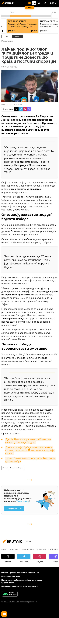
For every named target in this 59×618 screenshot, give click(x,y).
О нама (4, 572)
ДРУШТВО (41, 549)
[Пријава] (39, 3)
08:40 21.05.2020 (9, 67)
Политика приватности (11, 586)
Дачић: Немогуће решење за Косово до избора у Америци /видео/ (28, 441)
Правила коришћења (18, 572)
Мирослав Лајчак (16, 468)
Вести (5, 468)
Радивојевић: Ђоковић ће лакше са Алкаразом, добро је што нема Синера (22, 26)
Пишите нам (33, 572)
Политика (14, 549)
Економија (28, 549)
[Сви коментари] (4, 614)
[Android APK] (9, 594)
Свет (3, 549)
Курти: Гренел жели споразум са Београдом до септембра (30, 460)
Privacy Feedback (30, 586)
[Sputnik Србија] (8, 4)
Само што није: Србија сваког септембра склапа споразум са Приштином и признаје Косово (30, 450)
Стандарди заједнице (10, 576)
